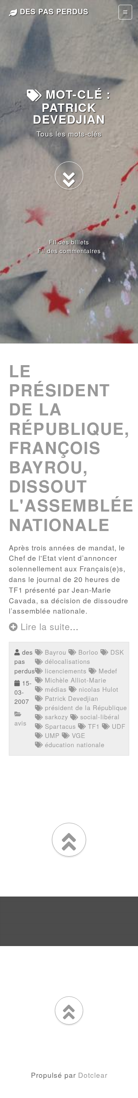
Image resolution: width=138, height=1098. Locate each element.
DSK (116, 652)
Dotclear (92, 1075)
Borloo (87, 652)
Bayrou (54, 652)
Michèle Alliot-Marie (74, 680)
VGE (77, 735)
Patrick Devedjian (70, 698)
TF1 (93, 726)
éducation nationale (74, 744)
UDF (117, 726)
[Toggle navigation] (125, 12)
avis (20, 723)
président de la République (85, 707)
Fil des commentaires (69, 251)
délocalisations (66, 661)
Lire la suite (44, 626)
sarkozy (55, 716)
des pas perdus (52, 11)
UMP (51, 735)
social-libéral (99, 716)
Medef (106, 670)
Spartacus (59, 726)
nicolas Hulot (97, 689)
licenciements (64, 670)
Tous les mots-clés (69, 133)
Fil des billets (69, 242)
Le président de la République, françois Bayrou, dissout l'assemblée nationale (71, 447)
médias (55, 689)
